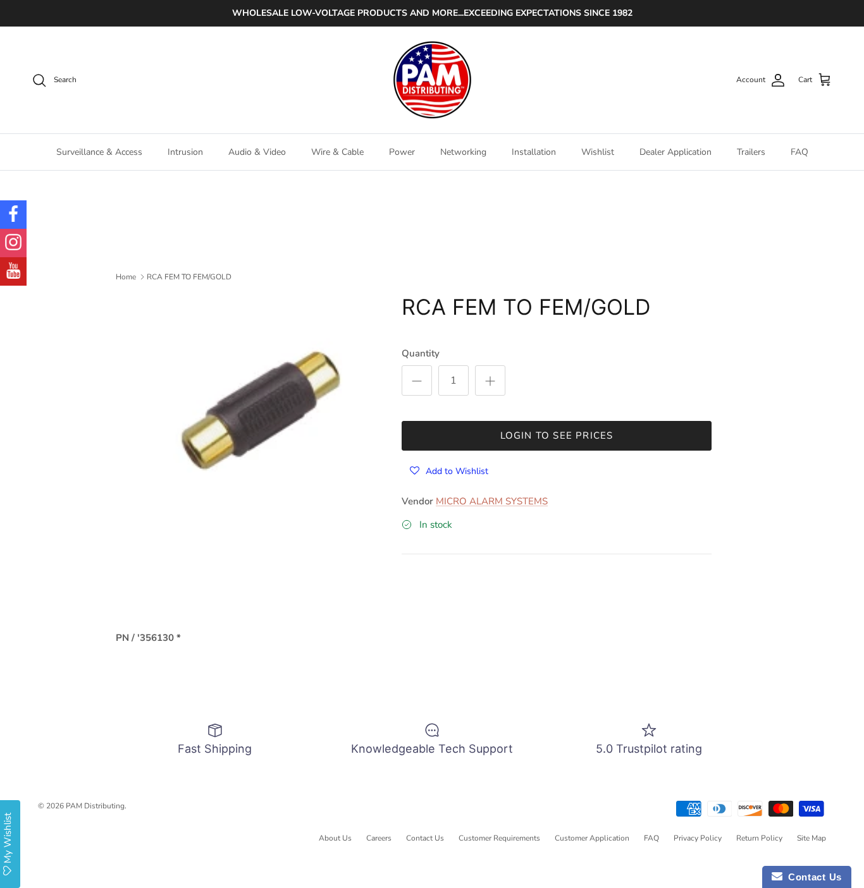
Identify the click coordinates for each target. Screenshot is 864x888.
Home (126, 277)
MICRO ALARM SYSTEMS (492, 501)
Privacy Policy (698, 838)
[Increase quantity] (490, 380)
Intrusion (185, 152)
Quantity (421, 353)
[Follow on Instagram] (13, 243)
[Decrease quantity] (417, 380)
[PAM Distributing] (432, 80)
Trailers (751, 152)
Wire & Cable (337, 152)
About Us (335, 838)
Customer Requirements (499, 838)
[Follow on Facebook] (13, 214)
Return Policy (759, 838)
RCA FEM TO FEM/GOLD (189, 277)
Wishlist (597, 152)
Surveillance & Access (99, 152)
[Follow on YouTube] (13, 271)
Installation (534, 152)
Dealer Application (675, 152)
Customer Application (592, 838)
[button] (449, 470)
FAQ (799, 152)
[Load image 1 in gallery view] (263, 405)
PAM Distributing (95, 806)
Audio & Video (257, 152)
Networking (463, 152)
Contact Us (425, 838)
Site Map (811, 838)
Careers (379, 838)
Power (402, 152)
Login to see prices (557, 435)
